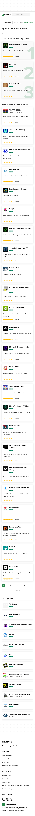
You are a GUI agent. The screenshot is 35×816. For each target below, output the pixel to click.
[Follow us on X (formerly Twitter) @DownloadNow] (7, 799)
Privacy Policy (6, 775)
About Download (7, 755)
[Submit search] (13, 14)
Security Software (13, 22)
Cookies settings (7, 789)
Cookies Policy (6, 782)
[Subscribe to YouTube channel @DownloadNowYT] (11, 799)
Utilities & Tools (28, 22)
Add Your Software (8, 759)
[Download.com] (6, 15)
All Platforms (6, 22)
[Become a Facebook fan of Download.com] (3, 799)
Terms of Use (6, 779)
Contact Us (5, 762)
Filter (3, 34)
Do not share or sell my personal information (15, 785)
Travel (21, 22)
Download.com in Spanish (10, 765)
